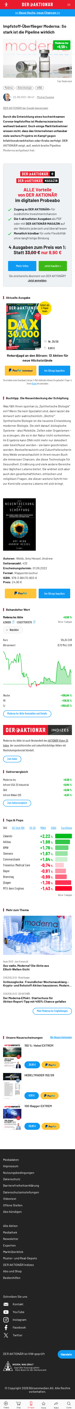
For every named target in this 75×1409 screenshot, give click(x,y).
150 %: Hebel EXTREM (38, 1045)
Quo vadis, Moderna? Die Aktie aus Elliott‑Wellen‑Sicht (26, 967)
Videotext (9, 1198)
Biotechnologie (25, 87)
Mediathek (10, 1232)
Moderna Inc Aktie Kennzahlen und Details (27, 713)
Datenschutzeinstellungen (21, 1192)
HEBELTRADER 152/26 (39, 1075)
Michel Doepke (45, 97)
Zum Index (12, 758)
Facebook (19, 1327)
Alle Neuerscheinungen (61, 1037)
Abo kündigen (12, 1211)
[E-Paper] (31, 1404)
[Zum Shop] (18, 1404)
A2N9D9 (7, 622)
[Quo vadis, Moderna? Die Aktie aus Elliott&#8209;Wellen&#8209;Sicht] (37, 935)
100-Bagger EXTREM (38, 1106)
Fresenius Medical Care (16, 865)
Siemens (8, 853)
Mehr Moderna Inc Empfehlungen (52, 1010)
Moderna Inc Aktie (13, 617)
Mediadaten (11, 1159)
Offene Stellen (12, 1205)
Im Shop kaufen (54, 370)
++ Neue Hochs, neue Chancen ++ (37, 12)
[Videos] (6, 1404)
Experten (9, 1245)
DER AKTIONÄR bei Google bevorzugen (25, 108)
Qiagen (7, 882)
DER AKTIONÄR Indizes (18, 1264)
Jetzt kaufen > (52, 266)
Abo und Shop (12, 1271)
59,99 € (32, 1126)
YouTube (18, 1312)
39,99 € (32, 1064)
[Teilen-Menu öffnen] (56, 1404)
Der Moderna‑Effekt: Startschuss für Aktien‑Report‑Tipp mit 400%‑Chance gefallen (34, 999)
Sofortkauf (27, 370)
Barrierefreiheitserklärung (21, 1185)
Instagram (19, 1319)
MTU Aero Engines (13, 888)
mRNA (39, 87)
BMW (5, 848)
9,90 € (32, 1095)
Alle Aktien (10, 1226)
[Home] (43, 1404)
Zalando (7, 836)
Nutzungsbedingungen (18, 1172)
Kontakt (18, 1304)
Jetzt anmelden (37, 280)
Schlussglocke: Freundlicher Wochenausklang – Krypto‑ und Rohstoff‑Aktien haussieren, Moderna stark (37, 983)
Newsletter (10, 1239)
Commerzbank (11, 859)
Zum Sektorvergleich (17, 802)
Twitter (17, 1335)
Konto (34, 383)
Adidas (7, 842)
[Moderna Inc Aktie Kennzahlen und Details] (37, 669)
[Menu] (70, 4)
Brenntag (8, 877)
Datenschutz (11, 1179)
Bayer (6, 871)
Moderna (9, 87)
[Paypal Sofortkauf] (20, 593)
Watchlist (14, 630)
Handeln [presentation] (66, 1354)
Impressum (10, 1166)
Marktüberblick (13, 1252)
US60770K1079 (24, 622)
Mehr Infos (22, 266)
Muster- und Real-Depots (20, 1258)
